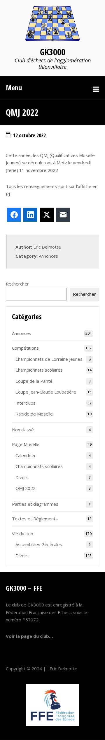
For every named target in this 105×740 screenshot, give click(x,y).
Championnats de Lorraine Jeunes (49, 359)
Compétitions (25, 348)
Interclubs (25, 403)
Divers (22, 477)
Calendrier (25, 455)
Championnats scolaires (39, 370)
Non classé (23, 430)
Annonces (48, 256)
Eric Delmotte (63, 668)
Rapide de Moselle (34, 414)
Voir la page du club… (29, 636)
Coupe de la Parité (33, 381)
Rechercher (17, 284)
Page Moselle (25, 444)
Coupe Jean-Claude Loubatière (45, 392)
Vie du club (22, 533)
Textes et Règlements (35, 519)
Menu (14, 87)
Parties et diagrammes (35, 504)
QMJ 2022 (25, 488)
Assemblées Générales (38, 544)
